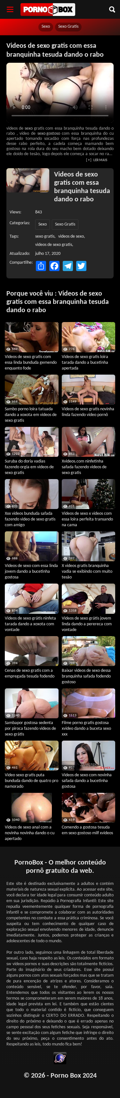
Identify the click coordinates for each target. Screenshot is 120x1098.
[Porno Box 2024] (48, 9)
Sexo (46, 26)
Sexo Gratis (68, 26)
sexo (29, 128)
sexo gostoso (48, 134)
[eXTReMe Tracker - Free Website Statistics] (60, 1059)
